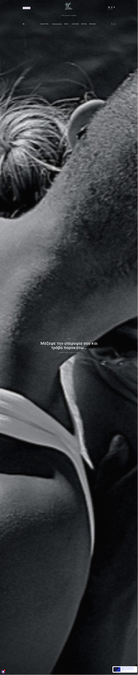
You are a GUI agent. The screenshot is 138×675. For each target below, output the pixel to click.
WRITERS (84, 24)
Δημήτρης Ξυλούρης (74, 352)
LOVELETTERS (44, 24)
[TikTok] (114, 8)
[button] (114, 24)
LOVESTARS (75, 24)
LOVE (69, 338)
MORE (66, 24)
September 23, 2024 (63, 352)
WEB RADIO (92, 24)
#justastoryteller (57, 24)
